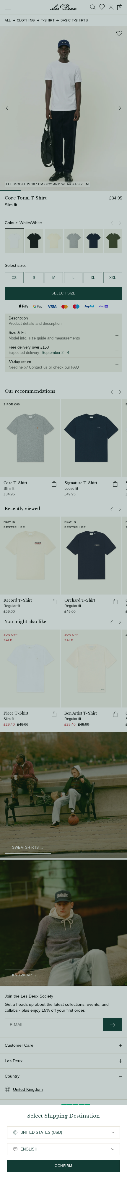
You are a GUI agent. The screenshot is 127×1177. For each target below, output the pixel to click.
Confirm (63, 1166)
